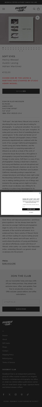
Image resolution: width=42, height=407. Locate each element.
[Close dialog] (40, 193)
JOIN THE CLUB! (31, 209)
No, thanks (31, 212)
